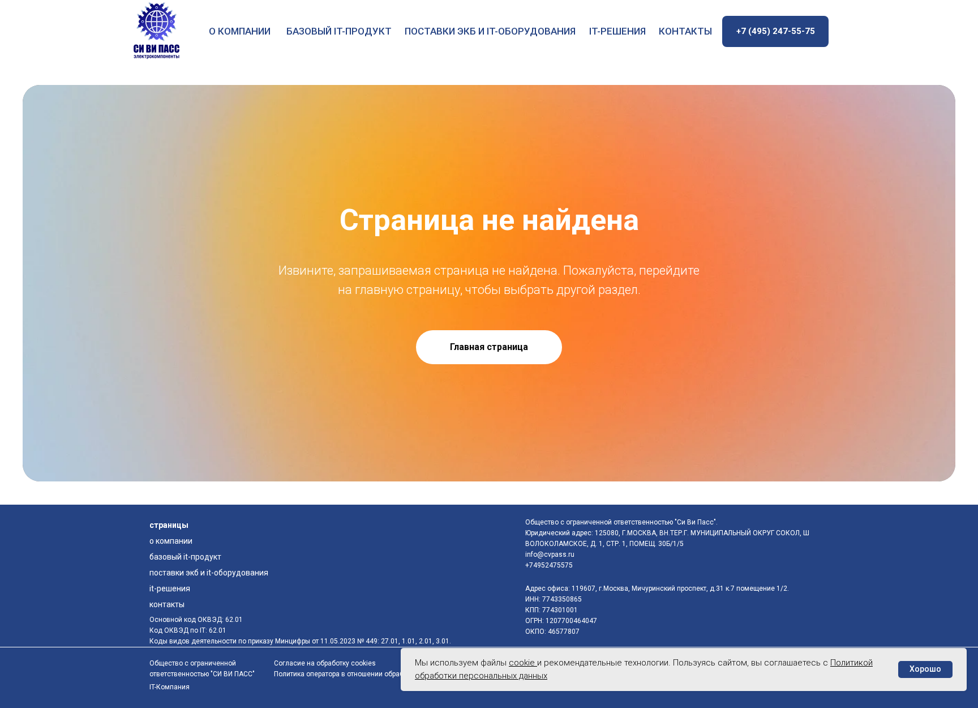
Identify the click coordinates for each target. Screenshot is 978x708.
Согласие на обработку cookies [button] (325, 663)
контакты (685, 31)
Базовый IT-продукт (339, 31)
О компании (240, 31)
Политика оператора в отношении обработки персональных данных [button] (383, 674)
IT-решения (617, 31)
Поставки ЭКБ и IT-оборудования (490, 31)
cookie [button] (523, 663)
